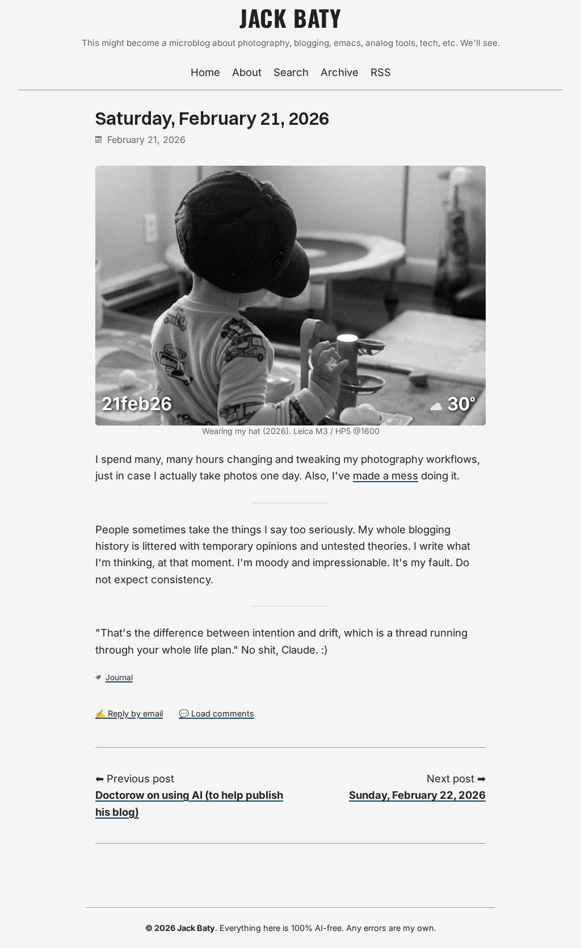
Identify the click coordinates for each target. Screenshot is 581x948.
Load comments (222, 713)
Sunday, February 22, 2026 (417, 795)
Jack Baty (290, 18)
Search (291, 72)
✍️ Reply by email (129, 713)
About (247, 72)
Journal (119, 677)
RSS (381, 72)
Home (205, 72)
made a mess (385, 475)
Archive (340, 72)
